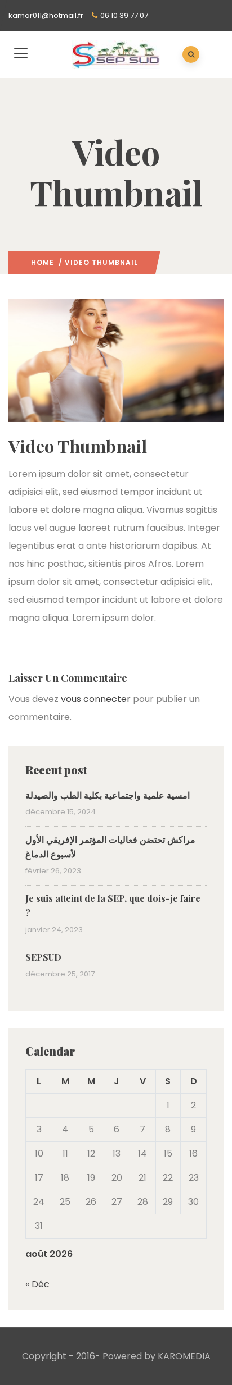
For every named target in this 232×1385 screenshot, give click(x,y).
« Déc (37, 1284)
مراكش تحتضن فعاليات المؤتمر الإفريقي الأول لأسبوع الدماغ (110, 846)
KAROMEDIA (184, 1356)
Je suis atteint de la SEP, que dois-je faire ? (112, 905)
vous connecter (96, 698)
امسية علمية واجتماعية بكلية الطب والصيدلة (107, 795)
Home (42, 262)
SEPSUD (43, 957)
